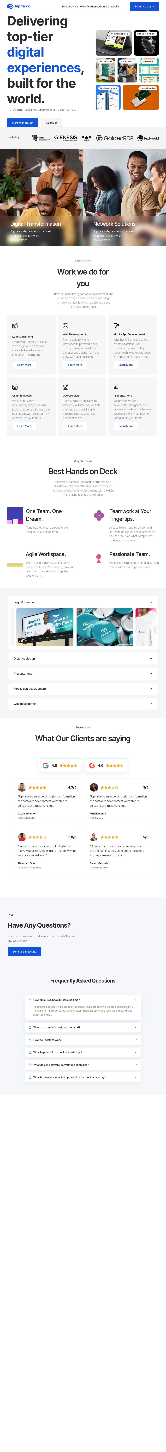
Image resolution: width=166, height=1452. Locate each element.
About (102, 6)
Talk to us (51, 122)
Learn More (24, 364)
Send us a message (24, 951)
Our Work (80, 6)
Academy (92, 6)
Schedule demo (144, 6)
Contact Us (112, 6)
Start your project (22, 122)
